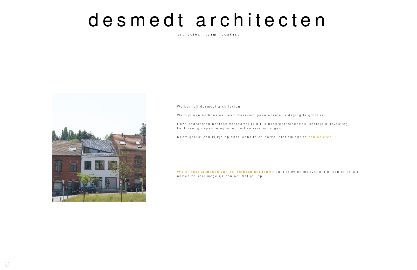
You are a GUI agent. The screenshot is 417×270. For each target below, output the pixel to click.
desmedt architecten (208, 18)
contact (231, 34)
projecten (189, 34)
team (211, 34)
